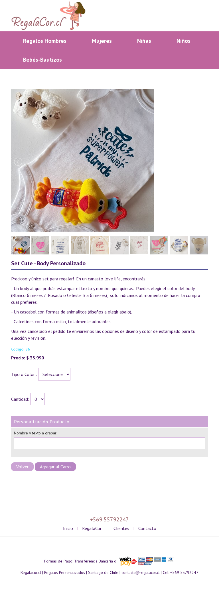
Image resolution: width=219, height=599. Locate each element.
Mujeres (102, 40)
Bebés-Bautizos (42, 59)
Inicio (68, 528)
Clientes (121, 528)
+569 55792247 (184, 572)
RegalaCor (92, 528)
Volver (22, 467)
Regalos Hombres (44, 40)
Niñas (144, 40)
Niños (183, 40)
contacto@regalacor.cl (140, 572)
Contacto (147, 528)
